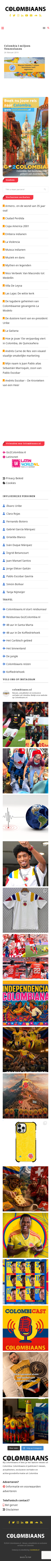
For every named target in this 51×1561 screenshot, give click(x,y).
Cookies (11, 483)
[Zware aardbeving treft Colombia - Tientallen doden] (25, 817)
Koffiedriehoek (15, 672)
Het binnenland (16, 648)
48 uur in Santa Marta (19, 625)
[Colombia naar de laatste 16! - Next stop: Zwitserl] (25, 1235)
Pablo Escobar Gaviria (19, 576)
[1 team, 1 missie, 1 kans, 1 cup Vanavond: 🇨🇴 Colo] (25, 1096)
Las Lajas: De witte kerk (19, 293)
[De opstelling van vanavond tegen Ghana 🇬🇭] (25, 1281)
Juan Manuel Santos (18, 560)
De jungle (12, 656)
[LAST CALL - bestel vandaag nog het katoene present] (25, 863)
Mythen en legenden (18, 265)
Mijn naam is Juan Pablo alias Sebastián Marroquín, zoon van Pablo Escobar (22, 368)
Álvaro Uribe (14, 506)
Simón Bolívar (15, 584)
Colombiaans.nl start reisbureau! (26, 609)
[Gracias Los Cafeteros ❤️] (25, 1049)
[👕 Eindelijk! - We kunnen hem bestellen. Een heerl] (25, 910)
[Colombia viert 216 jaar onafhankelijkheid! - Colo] (25, 1003)
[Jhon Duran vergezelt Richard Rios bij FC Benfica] (25, 956)
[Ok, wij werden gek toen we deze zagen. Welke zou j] (25, 1142)
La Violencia (12, 242)
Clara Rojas (13, 513)
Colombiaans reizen (18, 664)
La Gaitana (11, 330)
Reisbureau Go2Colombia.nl (23, 617)
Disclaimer (12, 1509)
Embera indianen (16, 234)
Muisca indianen (15, 249)
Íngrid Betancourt (17, 553)
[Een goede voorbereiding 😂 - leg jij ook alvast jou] (25, 1374)
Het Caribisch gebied (19, 640)
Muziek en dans (15, 257)
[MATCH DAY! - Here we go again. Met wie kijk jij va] (25, 1421)
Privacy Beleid (14, 478)
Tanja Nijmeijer (15, 592)
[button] (6, 9)
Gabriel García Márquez (20, 529)
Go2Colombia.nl (16, 452)
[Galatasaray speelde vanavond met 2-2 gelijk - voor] (25, 724)
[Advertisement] (25, 414)
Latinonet (11, 457)
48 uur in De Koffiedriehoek (23, 632)
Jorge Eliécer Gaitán (18, 568)
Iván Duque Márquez (19, 545)
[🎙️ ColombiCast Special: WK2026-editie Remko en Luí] (25, 1328)
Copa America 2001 (17, 226)
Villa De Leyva (13, 285)
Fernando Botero (17, 521)
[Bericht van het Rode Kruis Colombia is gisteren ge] (25, 770)
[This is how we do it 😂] (25, 1188)
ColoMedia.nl (34, 1550)
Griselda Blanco (16, 537)
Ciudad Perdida (14, 218)
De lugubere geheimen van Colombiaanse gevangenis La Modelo (21, 306)
